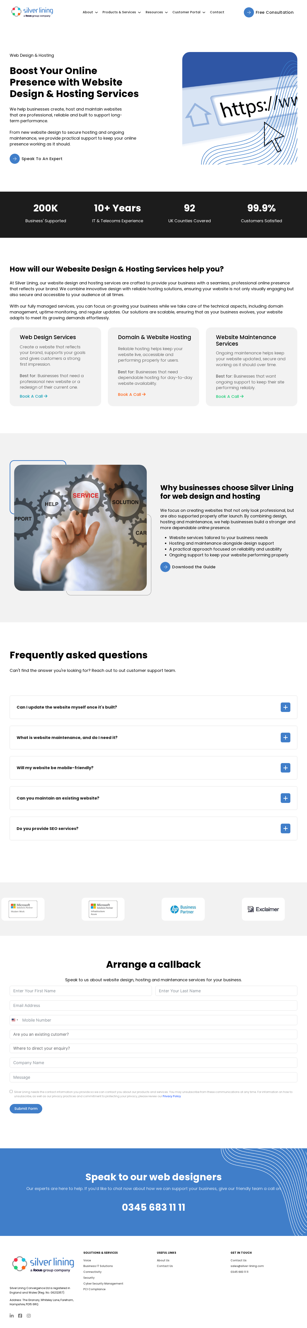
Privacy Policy (172, 1096)
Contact (217, 12)
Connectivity (92, 1272)
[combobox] (14, 1020)
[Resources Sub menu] (166, 12)
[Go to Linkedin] (12, 1316)
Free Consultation (275, 12)
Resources (154, 12)
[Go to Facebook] (20, 1316)
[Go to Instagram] (29, 1316)
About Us (163, 1260)
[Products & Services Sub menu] (139, 12)
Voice (87, 1260)
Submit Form (26, 1108)
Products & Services (119, 12)
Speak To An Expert (42, 158)
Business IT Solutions (98, 1266)
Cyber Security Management (103, 1283)
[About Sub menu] (96, 12)
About (88, 12)
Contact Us (165, 1266)
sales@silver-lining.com (247, 1266)
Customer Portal (186, 12)
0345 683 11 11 (153, 1207)
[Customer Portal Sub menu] (203, 12)
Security (89, 1278)
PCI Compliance (94, 1289)
